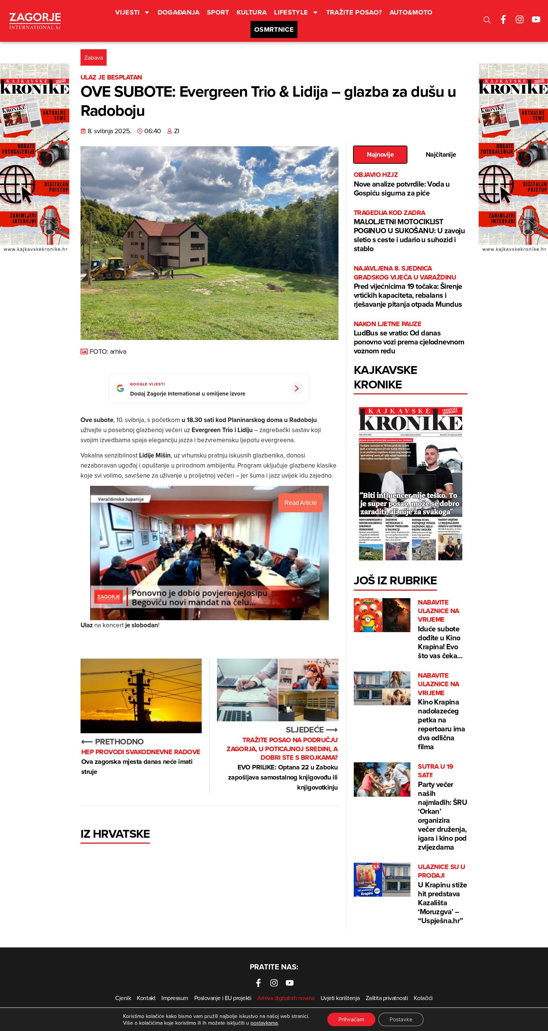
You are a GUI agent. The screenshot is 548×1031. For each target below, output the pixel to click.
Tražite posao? (354, 12)
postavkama (264, 1022)
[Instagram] (519, 19)
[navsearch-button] (487, 21)
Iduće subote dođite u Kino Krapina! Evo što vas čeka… (440, 629)
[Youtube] (536, 19)
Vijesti (127, 12)
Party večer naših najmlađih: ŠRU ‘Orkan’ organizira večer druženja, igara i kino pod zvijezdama (442, 807)
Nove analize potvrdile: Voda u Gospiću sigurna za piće (402, 184)
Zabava (93, 57)
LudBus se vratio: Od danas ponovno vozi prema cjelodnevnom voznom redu (409, 338)
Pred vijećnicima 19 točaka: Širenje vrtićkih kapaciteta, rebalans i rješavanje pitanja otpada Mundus (408, 286)
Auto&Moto (411, 12)
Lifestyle (291, 12)
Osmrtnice (274, 29)
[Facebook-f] (503, 19)
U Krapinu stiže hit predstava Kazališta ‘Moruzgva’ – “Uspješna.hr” (442, 894)
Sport (218, 12)
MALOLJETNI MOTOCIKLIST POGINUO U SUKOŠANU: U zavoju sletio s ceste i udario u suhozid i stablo (409, 231)
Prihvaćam (351, 1019)
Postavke (401, 1019)
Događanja (178, 12)
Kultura (252, 12)
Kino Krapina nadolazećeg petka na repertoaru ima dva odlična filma (441, 711)
